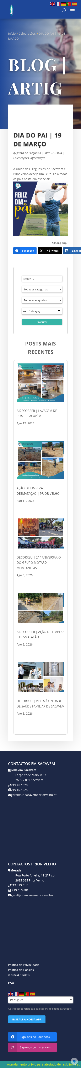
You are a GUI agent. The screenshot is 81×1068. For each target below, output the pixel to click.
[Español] (74, 3)
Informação (37, 158)
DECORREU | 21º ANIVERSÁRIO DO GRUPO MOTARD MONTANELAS (39, 562)
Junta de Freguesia (29, 153)
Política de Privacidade (23, 965)
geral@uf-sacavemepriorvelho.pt (33, 795)
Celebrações (27, 33)
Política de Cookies (21, 970)
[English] (52, 3)
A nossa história (19, 975)
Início (12, 33)
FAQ (11, 983)
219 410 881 (19, 890)
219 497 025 (19, 790)
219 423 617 (19, 885)
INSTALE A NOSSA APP (26, 1019)
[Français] (58, 3)
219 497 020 (19, 785)
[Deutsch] (63, 3)
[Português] (69, 3)
